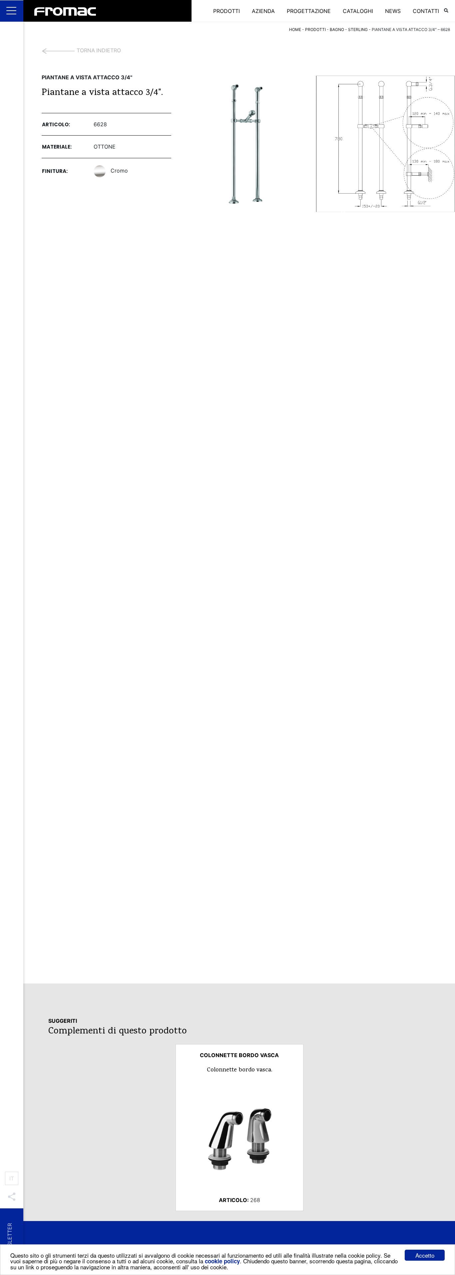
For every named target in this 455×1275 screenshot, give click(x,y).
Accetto (424, 1255)
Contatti (426, 11)
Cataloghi (358, 11)
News (393, 11)
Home (295, 29)
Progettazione (309, 11)
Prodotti (226, 11)
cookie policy (222, 1261)
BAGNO (337, 29)
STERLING (358, 29)
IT (11, 1178)
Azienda (263, 11)
